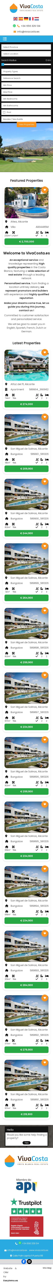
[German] (26, 19)
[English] (15, 19)
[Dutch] (37, 19)
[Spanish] (21, 19)
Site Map (47, 1268)
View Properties (26, 124)
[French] (31, 19)
